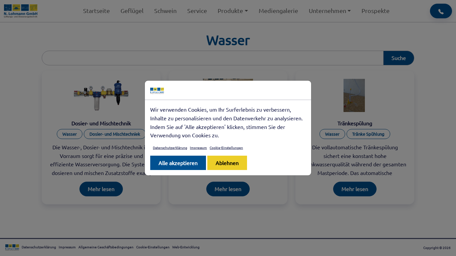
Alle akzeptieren (178, 162)
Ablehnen (227, 162)
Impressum (198, 147)
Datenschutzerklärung (170, 147)
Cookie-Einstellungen (226, 147)
